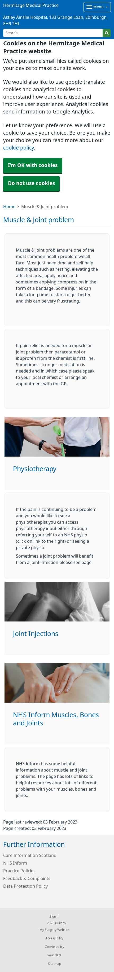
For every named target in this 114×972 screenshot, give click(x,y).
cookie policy (18, 147)
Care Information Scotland (29, 855)
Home (9, 206)
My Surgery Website (54, 929)
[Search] (107, 33)
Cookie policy (54, 946)
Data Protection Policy (25, 886)
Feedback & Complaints (26, 878)
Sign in (54, 916)
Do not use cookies (31, 183)
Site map (54, 963)
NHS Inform (15, 863)
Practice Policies (19, 871)
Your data (54, 955)
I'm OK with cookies (33, 165)
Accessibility (54, 938)
